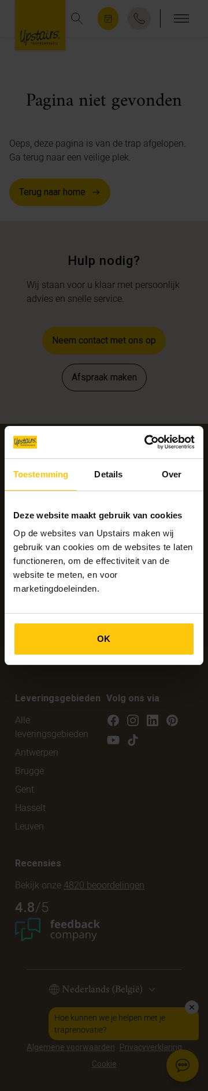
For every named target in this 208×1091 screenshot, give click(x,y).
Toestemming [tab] (40, 474)
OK (103, 639)
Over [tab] (171, 474)
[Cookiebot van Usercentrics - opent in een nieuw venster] (147, 442)
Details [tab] (108, 474)
